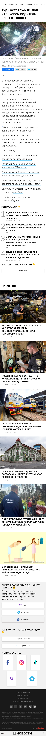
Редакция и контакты (23, 695)
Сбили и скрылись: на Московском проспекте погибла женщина (20, 157)
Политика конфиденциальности (23, 701)
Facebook (18, 192)
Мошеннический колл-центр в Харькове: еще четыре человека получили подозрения (22, 255)
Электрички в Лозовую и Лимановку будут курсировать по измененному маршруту (22, 426)
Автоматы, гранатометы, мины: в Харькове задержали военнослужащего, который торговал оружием (21, 329)
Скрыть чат (23, 270)
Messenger (25, 620)
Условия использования (23, 692)
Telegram (14, 200)
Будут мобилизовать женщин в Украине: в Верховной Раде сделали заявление (24, 215)
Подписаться (24, 646)
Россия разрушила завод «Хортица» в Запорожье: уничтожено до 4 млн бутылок (25, 228)
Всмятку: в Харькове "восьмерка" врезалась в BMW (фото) (19, 165)
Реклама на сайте (23, 698)
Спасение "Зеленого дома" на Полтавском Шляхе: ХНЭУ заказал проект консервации (22, 474)
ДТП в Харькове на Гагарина (12, 4)
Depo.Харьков (9, 145)
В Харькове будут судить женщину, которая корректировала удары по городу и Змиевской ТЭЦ (23, 522)
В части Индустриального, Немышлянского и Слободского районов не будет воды (21, 569)
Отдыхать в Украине (34, 4)
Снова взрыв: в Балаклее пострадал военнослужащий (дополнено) (20, 174)
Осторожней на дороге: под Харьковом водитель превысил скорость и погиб (22, 182)
